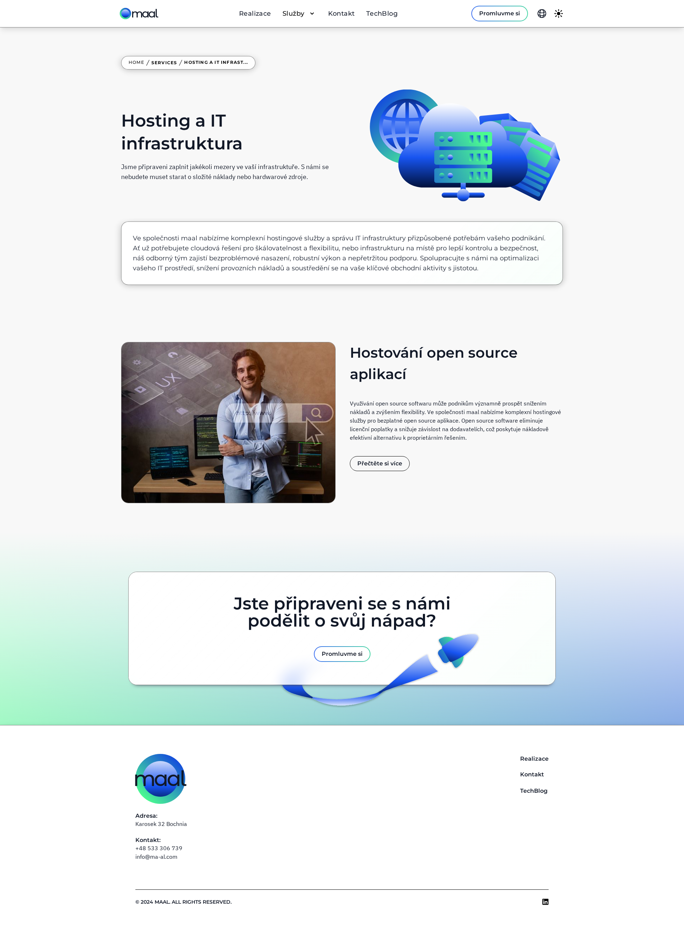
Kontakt (341, 13)
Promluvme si (499, 13)
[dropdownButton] (542, 13)
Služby (294, 13)
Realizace (255, 13)
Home (136, 62)
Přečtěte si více (379, 463)
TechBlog (382, 13)
